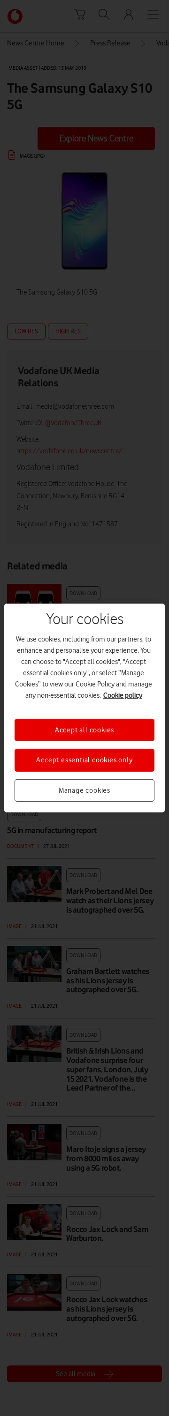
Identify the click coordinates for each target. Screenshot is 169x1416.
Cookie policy (122, 695)
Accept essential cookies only (84, 760)
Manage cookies (84, 790)
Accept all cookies (84, 730)
